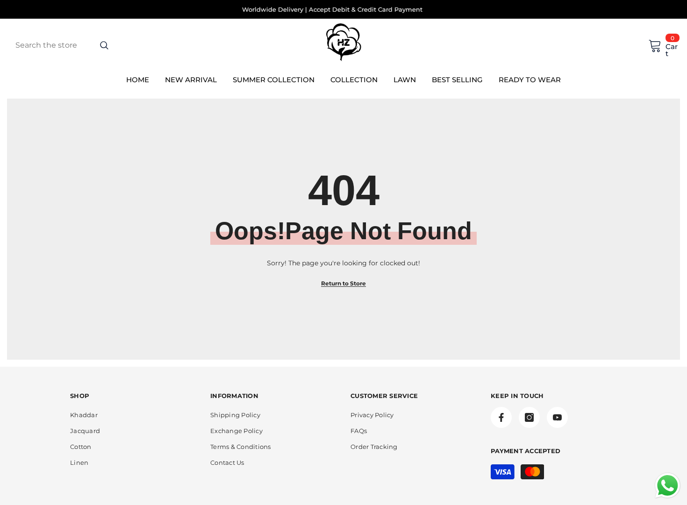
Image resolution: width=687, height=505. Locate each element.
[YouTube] (557, 417)
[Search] (84, 45)
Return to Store (343, 283)
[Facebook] (501, 417)
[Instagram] (529, 417)
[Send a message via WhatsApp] (667, 485)
